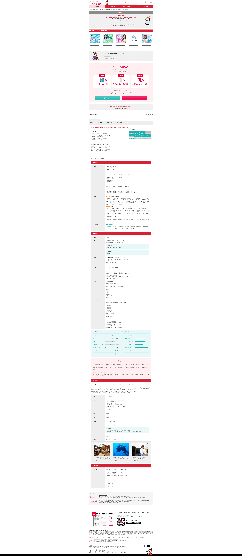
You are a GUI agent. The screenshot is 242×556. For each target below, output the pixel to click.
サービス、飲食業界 (141, 497)
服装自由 (142, 500)
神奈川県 (106, 496)
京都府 (125, 496)
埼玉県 (110, 496)
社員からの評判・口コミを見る (110, 58)
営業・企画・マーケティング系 (112, 493)
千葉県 (113, 496)
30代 (110, 502)
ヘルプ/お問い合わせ (123, 546)
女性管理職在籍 (129, 500)
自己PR (95, 541)
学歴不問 (134, 500)
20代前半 (106, 502)
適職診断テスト (109, 541)
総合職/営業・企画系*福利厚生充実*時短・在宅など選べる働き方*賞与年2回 (134, 45)
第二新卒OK (101, 500)
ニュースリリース (117, 546)
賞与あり (112, 501)
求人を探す (97, 6)
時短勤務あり (147, 500)
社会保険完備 (101, 501)
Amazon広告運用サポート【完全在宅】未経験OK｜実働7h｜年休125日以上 (108, 45)
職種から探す (91, 537)
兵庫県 (122, 496)
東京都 (100, 496)
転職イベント (99, 541)
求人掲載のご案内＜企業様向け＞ (109, 546)
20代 (100, 502)
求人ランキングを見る (113, 6)
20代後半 (103, 502)
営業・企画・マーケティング (99, 537)
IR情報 (117, 547)
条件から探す (91, 540)
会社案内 (114, 547)
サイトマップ (102, 546)
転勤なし (105, 500)
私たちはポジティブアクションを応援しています (119, 552)
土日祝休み (138, 500)
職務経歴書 (104, 541)
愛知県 (116, 496)
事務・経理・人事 (120, 537)
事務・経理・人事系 (102, 493)
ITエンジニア (135, 537)
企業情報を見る (107, 56)
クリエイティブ (113, 537)
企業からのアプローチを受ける (129, 6)
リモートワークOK (97, 540)
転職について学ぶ (145, 6)
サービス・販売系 (121, 493)
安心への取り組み (96, 546)
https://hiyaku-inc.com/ (111, 439)
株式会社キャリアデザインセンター (99, 547)
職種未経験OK (123, 500)
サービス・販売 (107, 537)
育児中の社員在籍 (118, 501)
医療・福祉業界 (134, 497)
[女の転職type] (91, 547)
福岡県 (119, 496)
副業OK (102, 540)
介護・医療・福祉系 (134, 493)
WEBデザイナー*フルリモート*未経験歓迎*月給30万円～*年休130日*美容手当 (147, 45)
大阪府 (103, 496)
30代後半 (116, 502)
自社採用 (120, 547)
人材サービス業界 (113, 497)
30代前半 (113, 502)
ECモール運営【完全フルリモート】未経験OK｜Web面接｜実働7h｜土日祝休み (95, 45)
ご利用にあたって (91, 546)
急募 (109, 501)
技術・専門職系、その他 (103, 495)
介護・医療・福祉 (141, 537)
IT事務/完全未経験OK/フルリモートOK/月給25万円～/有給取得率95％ (121, 45)
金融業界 (118, 497)
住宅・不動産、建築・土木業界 (126, 497)
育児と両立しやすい (111, 500)
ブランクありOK (118, 500)
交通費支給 (106, 501)
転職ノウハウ (91, 541)
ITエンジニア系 (127, 493)
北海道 (128, 496)
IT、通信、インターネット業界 (104, 497)
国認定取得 (124, 540)
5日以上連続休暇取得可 (126, 501)
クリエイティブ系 (141, 493)
